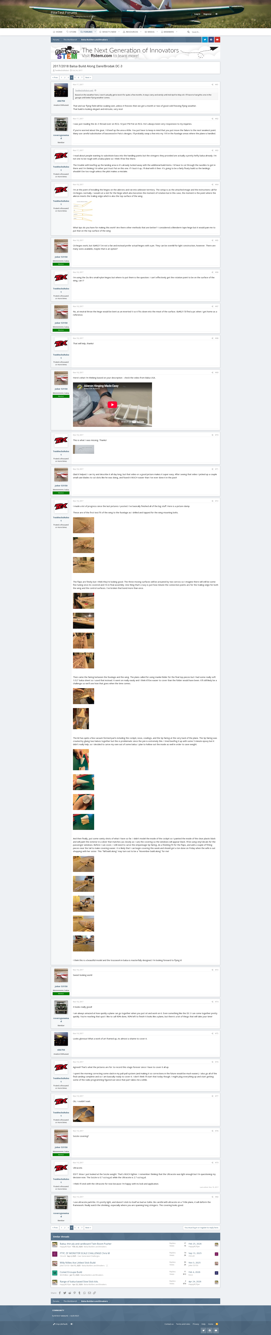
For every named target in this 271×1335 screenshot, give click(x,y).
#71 (216, 469)
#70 (216, 435)
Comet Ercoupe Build (71, 1272)
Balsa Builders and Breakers (95, 1246)
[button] (95, 31)
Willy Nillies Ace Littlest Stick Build (77, 1262)
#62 (216, 118)
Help (204, 1324)
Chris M (63, 1256)
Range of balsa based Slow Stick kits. (79, 1281)
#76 (216, 1062)
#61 (216, 84)
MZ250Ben (64, 1275)
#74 (216, 1002)
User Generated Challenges (88, 1256)
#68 (216, 338)
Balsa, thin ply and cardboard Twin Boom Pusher (86, 1243)
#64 (216, 184)
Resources (132, 31)
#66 (216, 272)
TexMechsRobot (62, 70)
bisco (191, 1275)
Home (59, 31)
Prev (56, 77)
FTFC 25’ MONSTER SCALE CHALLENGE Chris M (85, 1253)
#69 (216, 372)
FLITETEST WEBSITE (60, 1316)
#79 (216, 1162)
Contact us (169, 1324)
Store (72, 31)
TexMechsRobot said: (84, 90)
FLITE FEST (75, 1316)
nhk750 (61, 100)
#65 (216, 240)
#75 (216, 1033)
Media (151, 31)
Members (169, 31)
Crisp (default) (61, 1324)
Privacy (196, 1324)
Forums (88, 31)
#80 (216, 1197)
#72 (216, 501)
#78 (216, 1131)
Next (87, 77)
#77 (216, 1096)
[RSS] (217, 1324)
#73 (216, 970)
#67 (216, 306)
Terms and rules (183, 1324)
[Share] (212, 84)
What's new (109, 31)
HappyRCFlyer (65, 1246)
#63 (216, 150)
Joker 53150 (61, 256)
